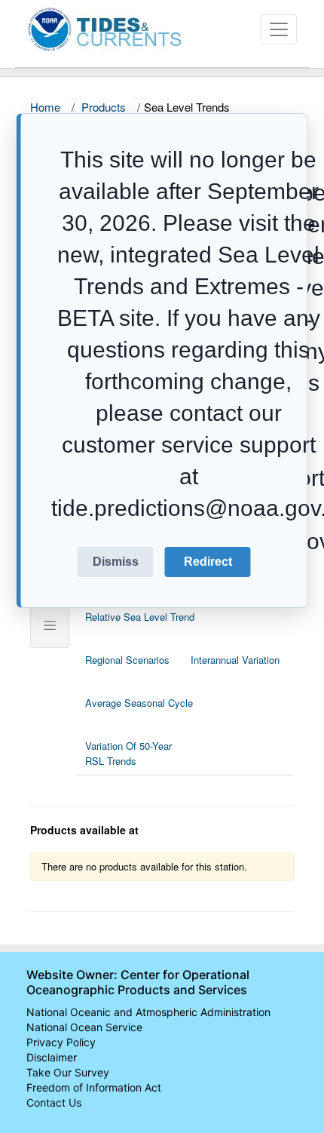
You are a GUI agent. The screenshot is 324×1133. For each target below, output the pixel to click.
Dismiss (116, 561)
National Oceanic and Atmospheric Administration (148, 1012)
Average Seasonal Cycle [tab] (139, 702)
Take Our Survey (67, 1072)
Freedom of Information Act (93, 1087)
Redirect (208, 561)
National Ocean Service (84, 1027)
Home (45, 107)
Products (103, 107)
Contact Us (53, 1102)
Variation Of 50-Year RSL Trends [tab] (128, 753)
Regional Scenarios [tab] (127, 659)
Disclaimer (51, 1057)
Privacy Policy (61, 1042)
